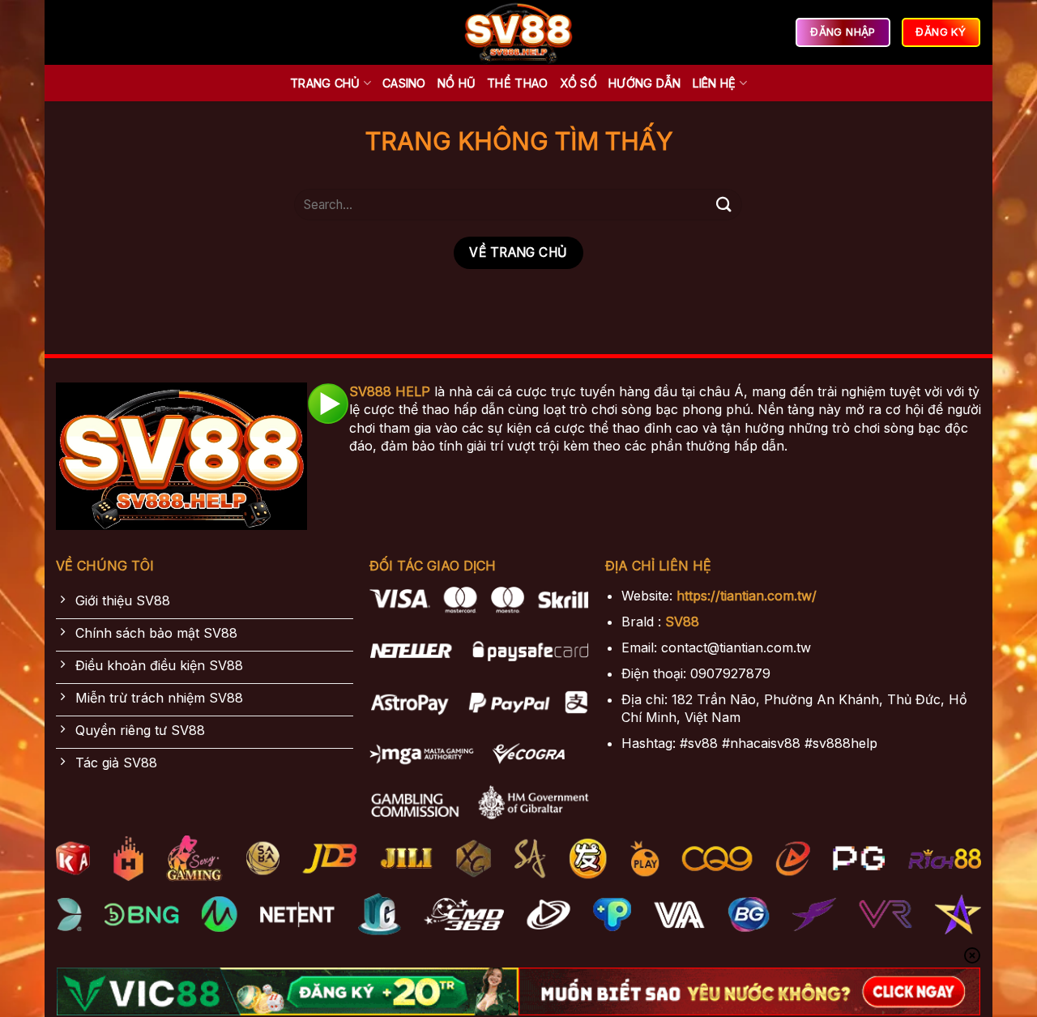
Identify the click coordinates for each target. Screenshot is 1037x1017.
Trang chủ (325, 83)
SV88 (682, 621)
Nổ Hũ (456, 83)
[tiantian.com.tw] (518, 32)
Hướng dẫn (644, 83)
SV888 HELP (389, 391)
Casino (404, 83)
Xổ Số (578, 83)
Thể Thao (517, 83)
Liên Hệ (714, 83)
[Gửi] (723, 204)
